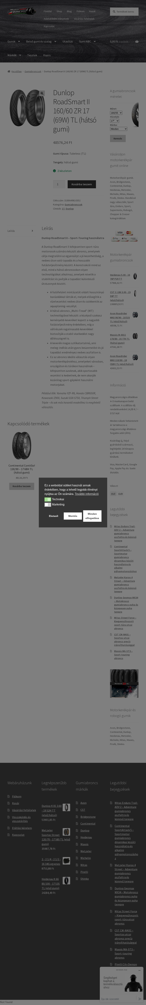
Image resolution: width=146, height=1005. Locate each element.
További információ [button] (87, 493)
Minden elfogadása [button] (92, 516)
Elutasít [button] (53, 516)
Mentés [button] (72, 516)
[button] (48, 500)
